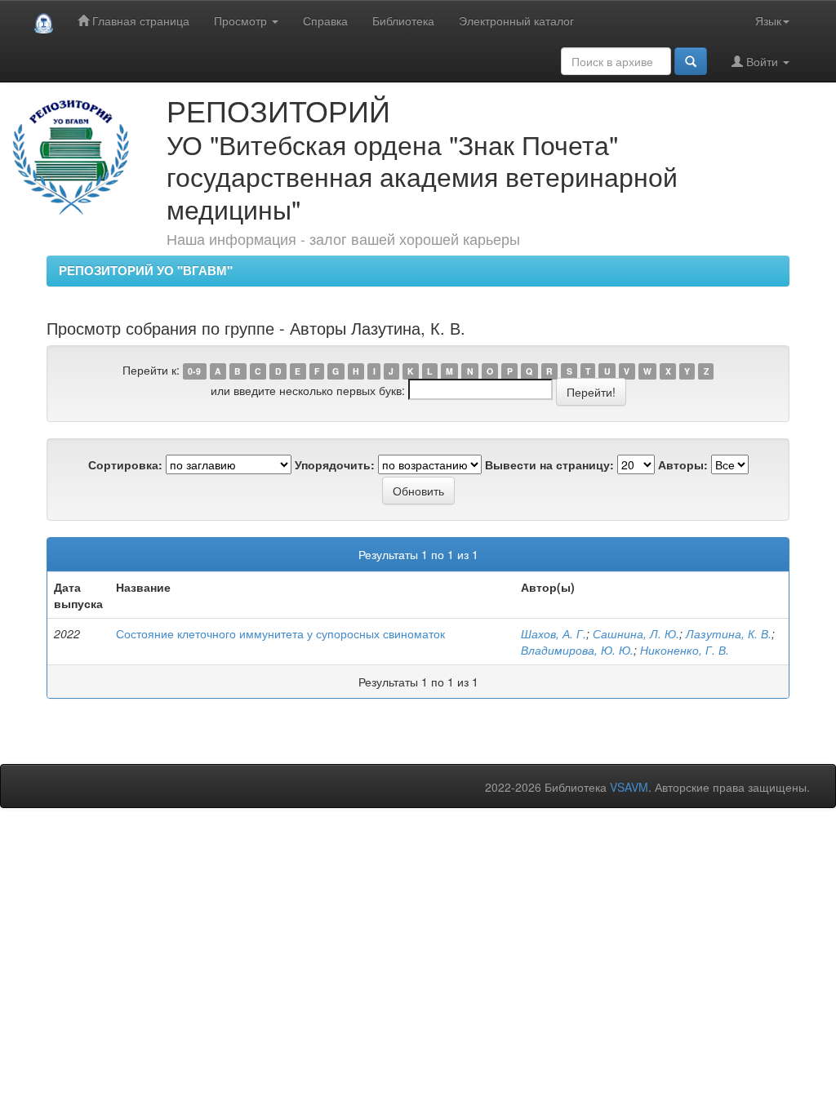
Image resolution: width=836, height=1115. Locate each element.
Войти (762, 61)
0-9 (194, 371)
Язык (768, 20)
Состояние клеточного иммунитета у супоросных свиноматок (280, 633)
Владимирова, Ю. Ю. (577, 650)
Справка (325, 20)
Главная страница (139, 20)
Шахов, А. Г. (553, 633)
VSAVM (629, 787)
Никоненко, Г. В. (684, 650)
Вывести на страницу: (549, 464)
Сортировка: (125, 464)
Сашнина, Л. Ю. (636, 633)
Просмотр (242, 20)
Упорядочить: (335, 464)
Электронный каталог (516, 20)
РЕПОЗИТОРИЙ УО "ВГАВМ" (146, 270)
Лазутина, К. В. (729, 633)
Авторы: (683, 464)
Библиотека (403, 20)
